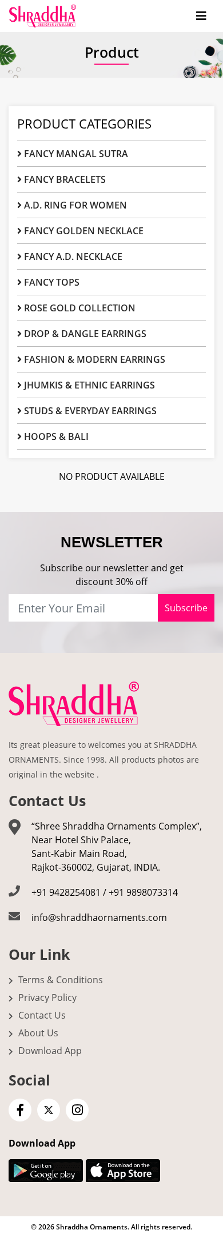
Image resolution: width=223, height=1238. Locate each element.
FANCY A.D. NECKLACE (72, 256)
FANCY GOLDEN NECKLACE (83, 231)
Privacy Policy (46, 997)
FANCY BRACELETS (64, 179)
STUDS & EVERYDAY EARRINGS (89, 410)
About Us (37, 1033)
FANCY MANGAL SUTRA (75, 153)
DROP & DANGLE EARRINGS (84, 333)
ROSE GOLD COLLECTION (79, 308)
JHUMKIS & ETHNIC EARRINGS (88, 385)
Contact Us (41, 1015)
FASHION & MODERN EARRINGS (93, 359)
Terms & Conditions (59, 979)
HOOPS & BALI (55, 436)
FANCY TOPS (50, 282)
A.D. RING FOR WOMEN (74, 205)
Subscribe (186, 608)
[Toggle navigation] (201, 16)
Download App (49, 1050)
